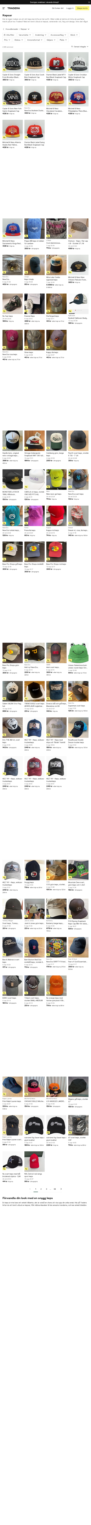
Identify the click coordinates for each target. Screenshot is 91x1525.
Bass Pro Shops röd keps (56, 564)
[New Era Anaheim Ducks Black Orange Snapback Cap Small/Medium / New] (34, 96)
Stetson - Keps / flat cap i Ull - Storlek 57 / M (78, 242)
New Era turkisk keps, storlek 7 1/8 (10, 530)
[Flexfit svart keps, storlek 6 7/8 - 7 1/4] (78, 441)
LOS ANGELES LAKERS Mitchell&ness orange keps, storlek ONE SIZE (55, 1101)
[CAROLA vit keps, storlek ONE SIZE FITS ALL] (34, 479)
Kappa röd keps (52, 530)
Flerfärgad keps (52, 316)
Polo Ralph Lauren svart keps (11, 1140)
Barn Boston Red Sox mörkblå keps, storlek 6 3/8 (33, 961)
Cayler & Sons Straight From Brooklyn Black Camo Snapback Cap (11, 76)
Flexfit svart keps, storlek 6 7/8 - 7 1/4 (78, 454)
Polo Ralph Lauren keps (11, 1101)
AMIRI (48, 665)
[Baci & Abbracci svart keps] (12, 947)
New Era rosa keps (9, 354)
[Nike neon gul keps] (56, 479)
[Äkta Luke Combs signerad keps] (56, 265)
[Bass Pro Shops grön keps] (12, 653)
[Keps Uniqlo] (34, 265)
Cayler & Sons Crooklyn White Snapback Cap (77, 76)
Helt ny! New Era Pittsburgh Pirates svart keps (33, 667)
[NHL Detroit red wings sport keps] (34, 1161)
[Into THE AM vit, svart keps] (12, 727)
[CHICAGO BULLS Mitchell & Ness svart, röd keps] (34, 1087)
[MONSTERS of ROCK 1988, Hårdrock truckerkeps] (12, 479)
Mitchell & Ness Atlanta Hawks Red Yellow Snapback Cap (11, 143)
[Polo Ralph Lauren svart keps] (12, 1125)
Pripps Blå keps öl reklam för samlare (34, 242)
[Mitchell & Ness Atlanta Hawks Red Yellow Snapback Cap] (12, 130)
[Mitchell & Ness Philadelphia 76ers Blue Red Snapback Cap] (78, 96)
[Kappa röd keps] (56, 516)
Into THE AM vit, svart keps (11, 741)
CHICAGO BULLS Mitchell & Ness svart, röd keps (34, 1101)
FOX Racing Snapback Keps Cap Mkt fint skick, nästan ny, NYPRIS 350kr (78, 922)
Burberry (49, 921)
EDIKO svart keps (9, 998)
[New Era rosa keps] (12, 340)
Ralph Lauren (7, 1099)
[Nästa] (60, 1189)
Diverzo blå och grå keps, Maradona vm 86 (56, 705)
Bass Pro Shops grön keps (10, 666)
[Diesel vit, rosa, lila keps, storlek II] (78, 516)
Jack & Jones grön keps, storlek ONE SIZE (34, 923)
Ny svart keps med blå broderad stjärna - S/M (11, 1175)
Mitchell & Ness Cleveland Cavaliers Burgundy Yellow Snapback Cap (54, 109)
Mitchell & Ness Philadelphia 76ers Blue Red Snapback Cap (77, 109)
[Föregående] (31, 1189)
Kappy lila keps (52, 352)
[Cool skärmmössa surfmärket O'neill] (56, 228)
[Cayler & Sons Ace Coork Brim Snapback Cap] (34, 62)
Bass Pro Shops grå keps (12, 564)
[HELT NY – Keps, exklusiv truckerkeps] (34, 727)
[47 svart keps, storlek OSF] (78, 1125)
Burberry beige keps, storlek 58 (54, 923)
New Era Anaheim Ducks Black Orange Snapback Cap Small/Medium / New (34, 111)
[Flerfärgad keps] (56, 304)
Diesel (70, 528)
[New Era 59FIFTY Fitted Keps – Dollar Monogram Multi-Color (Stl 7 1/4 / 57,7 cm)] (56, 947)
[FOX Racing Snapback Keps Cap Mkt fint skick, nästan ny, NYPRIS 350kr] (78, 909)
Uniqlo (26, 277)
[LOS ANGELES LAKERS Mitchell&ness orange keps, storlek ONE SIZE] (56, 1087)
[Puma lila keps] (34, 516)
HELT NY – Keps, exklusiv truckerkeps (34, 741)
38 (55, 1189)
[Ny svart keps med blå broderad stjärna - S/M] (12, 1161)
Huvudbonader (12, 29)
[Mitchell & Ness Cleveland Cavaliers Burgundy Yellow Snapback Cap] (56, 96)
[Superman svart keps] (78, 691)
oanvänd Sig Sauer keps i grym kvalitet (34, 1139)
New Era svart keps (76, 494)
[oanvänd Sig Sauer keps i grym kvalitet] (34, 1125)
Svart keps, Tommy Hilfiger (10, 923)
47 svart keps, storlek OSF (77, 1139)
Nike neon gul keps (53, 494)
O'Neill (48, 240)
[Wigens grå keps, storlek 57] (78, 1087)
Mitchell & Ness (29, 1099)
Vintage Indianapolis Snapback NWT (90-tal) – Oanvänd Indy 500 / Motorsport (34, 454)
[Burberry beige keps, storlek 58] (56, 909)
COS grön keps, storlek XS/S (55, 884)
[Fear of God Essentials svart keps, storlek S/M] (78, 947)
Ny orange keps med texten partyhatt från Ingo (55, 999)
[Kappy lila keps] (56, 340)
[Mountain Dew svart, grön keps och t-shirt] (78, 870)
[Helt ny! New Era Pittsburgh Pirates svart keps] (34, 653)
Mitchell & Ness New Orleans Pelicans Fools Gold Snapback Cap (77, 278)
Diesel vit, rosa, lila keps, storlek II (78, 530)
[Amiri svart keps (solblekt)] (56, 653)
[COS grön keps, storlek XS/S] (56, 870)
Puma (26, 528)
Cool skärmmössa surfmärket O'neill (53, 243)
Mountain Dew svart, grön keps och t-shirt (76, 883)
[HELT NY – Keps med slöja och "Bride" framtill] (56, 727)
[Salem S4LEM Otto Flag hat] (12, 691)
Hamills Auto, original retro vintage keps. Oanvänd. (10, 454)
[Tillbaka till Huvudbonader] (3, 29)
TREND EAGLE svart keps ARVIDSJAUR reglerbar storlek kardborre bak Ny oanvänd (34, 705)
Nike (48, 491)
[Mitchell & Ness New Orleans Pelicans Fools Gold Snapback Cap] (78, 265)
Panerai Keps (29, 316)
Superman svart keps (76, 706)
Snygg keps (29, 882)
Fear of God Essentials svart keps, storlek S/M (77, 962)
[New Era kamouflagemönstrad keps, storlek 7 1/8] (12, 265)
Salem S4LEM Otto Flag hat (11, 705)
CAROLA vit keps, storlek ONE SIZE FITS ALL (34, 493)
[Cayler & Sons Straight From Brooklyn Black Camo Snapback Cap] (12, 62)
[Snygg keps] (34, 870)
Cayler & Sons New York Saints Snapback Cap (11, 109)
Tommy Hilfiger (7, 921)
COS (48, 882)
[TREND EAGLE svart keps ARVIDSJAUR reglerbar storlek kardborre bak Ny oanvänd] (34, 691)
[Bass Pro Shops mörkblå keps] (34, 552)
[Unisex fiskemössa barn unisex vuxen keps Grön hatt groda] (78, 653)
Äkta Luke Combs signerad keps (53, 278)
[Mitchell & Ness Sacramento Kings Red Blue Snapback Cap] (12, 228)
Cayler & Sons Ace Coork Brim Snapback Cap (34, 76)
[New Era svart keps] (78, 479)
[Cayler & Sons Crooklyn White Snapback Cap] (78, 62)
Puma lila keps (29, 530)
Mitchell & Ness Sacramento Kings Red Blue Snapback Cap (11, 242)
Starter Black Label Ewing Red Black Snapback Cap (34, 143)
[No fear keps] (12, 304)
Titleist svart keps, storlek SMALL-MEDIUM (33, 999)
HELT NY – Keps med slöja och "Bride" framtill (55, 741)
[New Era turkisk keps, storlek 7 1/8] (12, 516)
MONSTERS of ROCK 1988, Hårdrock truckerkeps (10, 493)
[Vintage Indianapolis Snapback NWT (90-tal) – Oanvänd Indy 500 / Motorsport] (34, 441)
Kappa (48, 528)
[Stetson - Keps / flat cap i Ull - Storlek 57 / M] (78, 228)
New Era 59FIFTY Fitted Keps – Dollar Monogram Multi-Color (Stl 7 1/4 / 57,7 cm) (55, 962)
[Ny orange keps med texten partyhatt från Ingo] (56, 985)
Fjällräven (71, 315)
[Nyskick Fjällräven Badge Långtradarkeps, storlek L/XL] (78, 304)
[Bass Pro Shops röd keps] (56, 552)
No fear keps (7, 316)
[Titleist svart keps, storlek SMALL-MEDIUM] (34, 985)
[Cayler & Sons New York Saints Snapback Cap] (12, 96)
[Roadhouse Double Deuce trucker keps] (78, 727)
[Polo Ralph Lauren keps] (12, 1087)
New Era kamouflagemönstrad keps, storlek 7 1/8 (10, 279)
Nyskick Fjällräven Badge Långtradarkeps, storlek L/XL (78, 318)
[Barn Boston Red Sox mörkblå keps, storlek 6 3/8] (34, 947)
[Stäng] (89, 2)
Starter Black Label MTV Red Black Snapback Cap (56, 76)
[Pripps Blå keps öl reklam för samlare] (34, 228)
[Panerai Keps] (34, 304)
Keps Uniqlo (29, 279)
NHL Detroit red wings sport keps (33, 1175)
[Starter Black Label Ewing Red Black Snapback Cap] (34, 130)
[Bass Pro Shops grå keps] (12, 552)
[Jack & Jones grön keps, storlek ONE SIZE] (34, 909)
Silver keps (28, 352)
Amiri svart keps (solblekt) (52, 667)
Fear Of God (72, 959)
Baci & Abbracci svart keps (10, 961)
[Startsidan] (13, 8)
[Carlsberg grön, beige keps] (56, 441)
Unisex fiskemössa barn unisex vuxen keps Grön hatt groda (77, 666)
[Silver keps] (34, 340)
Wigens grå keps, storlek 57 (78, 1100)
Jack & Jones (29, 921)
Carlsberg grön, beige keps (55, 454)
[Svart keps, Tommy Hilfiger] (12, 909)
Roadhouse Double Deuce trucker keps (76, 741)
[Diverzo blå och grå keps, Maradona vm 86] (56, 691)
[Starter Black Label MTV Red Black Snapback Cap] (56, 62)
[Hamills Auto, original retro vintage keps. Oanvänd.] (12, 441)
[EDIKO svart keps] (12, 985)
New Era (27, 108)
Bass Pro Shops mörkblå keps (33, 565)
